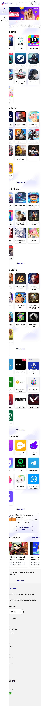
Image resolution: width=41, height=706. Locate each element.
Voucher (25, 26)
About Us (4, 660)
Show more (20, 182)
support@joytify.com (10, 629)
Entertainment (35, 26)
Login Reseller (6, 644)
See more (35, 538)
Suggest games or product (25, 528)
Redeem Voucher (7, 657)
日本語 (14, 618)
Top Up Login (15, 26)
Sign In (35, 3)
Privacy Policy (6, 667)
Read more (20, 580)
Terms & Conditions (8, 664)
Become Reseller (7, 647)
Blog (3, 670)
